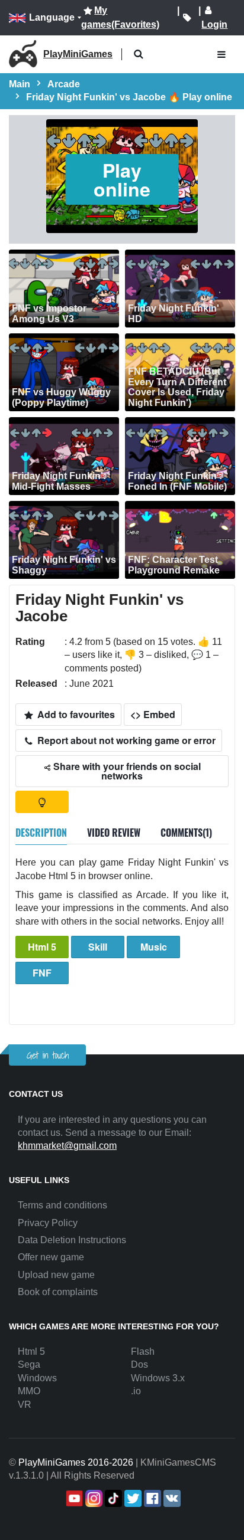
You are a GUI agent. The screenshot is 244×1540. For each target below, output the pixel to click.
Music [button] (153, 947)
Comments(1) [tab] (186, 832)
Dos (139, 1364)
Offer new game (51, 1257)
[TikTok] (112, 1498)
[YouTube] (73, 1498)
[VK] (171, 1498)
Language (52, 17)
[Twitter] (132, 1498)
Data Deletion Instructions (72, 1240)
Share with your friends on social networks (126, 770)
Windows (37, 1378)
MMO (29, 1391)
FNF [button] (42, 972)
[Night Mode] (42, 802)
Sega (29, 1364)
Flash (143, 1351)
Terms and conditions (62, 1205)
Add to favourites (75, 714)
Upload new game (56, 1275)
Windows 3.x (158, 1378)
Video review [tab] (113, 832)
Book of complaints (58, 1292)
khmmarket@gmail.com (67, 1146)
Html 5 (42, 947)
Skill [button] (97, 947)
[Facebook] (151, 1498)
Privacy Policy (48, 1223)
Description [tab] (41, 832)
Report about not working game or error (125, 740)
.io (136, 1391)
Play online (122, 179)
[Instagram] (92, 1498)
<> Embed (152, 714)
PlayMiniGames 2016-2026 (75, 1462)
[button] (138, 54)
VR (24, 1405)
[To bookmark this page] (186, 18)
